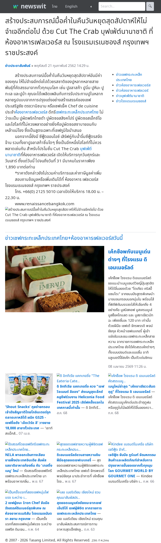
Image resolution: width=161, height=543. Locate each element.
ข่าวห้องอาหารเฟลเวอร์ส (133, 85)
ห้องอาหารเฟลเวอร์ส (31, 112)
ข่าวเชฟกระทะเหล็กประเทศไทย (129, 77)
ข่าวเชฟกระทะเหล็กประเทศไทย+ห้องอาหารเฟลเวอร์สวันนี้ (64, 238)
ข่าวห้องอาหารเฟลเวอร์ (132, 90)
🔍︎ (150, 6)
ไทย (54, 6)
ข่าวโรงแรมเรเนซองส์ (131, 101)
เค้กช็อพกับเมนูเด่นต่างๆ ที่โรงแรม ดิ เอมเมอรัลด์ (129, 260)
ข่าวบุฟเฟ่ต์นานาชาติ (130, 96)
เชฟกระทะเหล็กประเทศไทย (77, 112)
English (71, 6)
